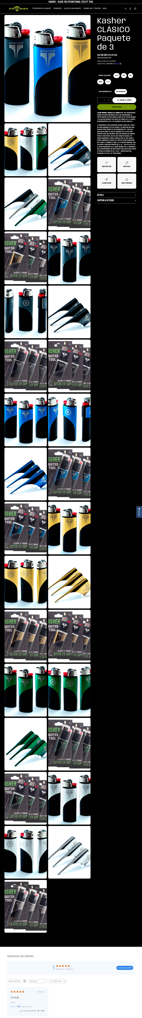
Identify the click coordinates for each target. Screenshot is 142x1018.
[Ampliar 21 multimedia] (69, 636)
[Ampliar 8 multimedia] (25, 312)
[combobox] (37, 981)
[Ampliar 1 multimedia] (47, 68)
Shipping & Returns (105, 200)
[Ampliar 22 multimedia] (25, 690)
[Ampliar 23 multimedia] (69, 690)
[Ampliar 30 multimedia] (25, 906)
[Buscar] (125, 8)
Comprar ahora (116, 107)
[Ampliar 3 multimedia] (69, 149)
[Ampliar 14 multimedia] (25, 474)
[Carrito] (135, 8)
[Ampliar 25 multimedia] (69, 744)
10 (121, 144)
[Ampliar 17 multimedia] (69, 528)
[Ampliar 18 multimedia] (25, 582)
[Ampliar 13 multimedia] (69, 420)
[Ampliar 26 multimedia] (25, 798)
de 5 (118, 144)
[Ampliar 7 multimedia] (69, 257)
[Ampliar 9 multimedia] (69, 312)
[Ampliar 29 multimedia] (69, 852)
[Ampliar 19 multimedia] (69, 582)
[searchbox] (15, 981)
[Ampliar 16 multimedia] (25, 528)
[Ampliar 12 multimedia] (25, 420)
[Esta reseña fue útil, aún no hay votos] (38, 1011)
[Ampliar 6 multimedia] (25, 257)
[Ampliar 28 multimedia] (25, 852)
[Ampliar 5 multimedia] (69, 204)
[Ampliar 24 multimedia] (25, 744)
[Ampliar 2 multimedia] (25, 149)
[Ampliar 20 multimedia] (25, 636)
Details (100, 195)
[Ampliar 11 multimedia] (69, 366)
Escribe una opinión (125, 968)
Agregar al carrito (125, 100)
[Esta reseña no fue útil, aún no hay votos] (42, 1011)
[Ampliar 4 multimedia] (25, 204)
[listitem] (105, 8)
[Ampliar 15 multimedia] (69, 474)
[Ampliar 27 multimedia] (69, 798)
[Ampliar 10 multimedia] (25, 366)
